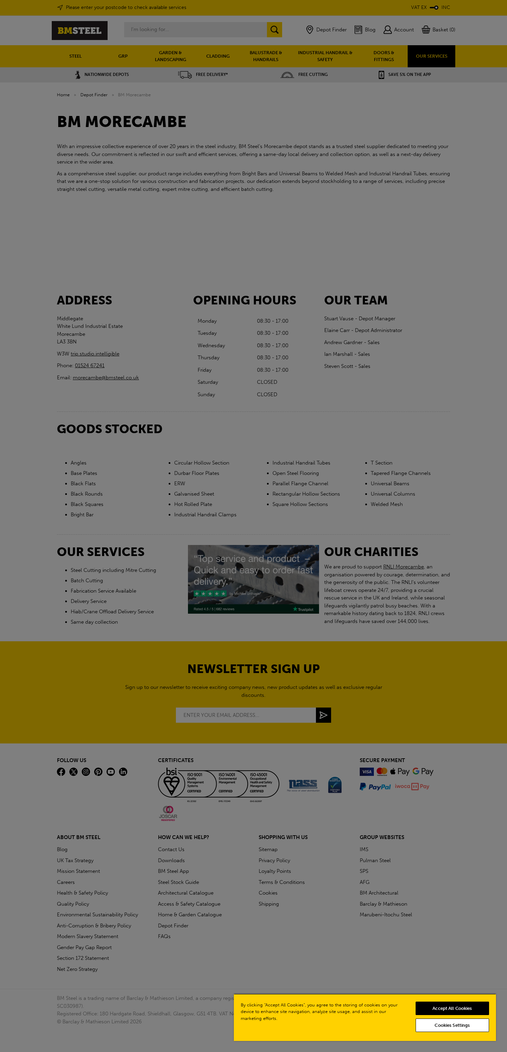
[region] (365, 1017)
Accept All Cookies (452, 1008)
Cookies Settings (452, 1025)
